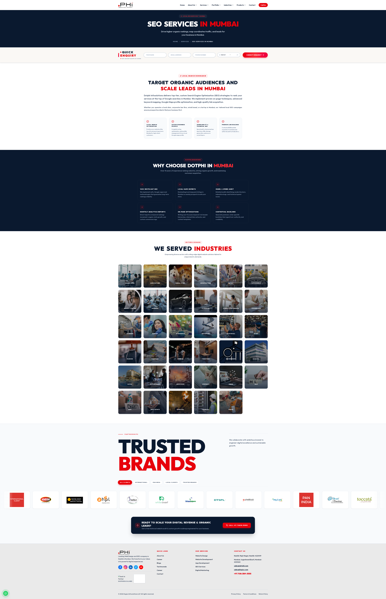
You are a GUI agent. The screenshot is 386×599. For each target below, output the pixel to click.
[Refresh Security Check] (237, 55)
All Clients (125, 482)
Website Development (204, 559)
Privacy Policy (236, 594)
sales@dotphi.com (241, 566)
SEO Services (200, 567)
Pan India (156, 482)
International (141, 482)
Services (203, 5)
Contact (252, 5)
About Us (191, 5)
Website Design (201, 556)
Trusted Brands (190, 482)
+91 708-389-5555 (242, 573)
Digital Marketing (202, 570)
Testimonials (162, 567)
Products (240, 5)
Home (182, 5)
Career (159, 559)
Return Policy (263, 594)
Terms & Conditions (249, 594)
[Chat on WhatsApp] (5, 593)
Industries (228, 5)
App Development (202, 563)
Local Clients (172, 482)
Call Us (263, 5)
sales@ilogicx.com (241, 570)
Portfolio (215, 5)
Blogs (159, 563)
